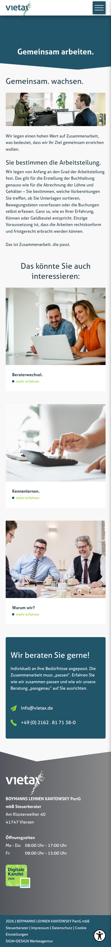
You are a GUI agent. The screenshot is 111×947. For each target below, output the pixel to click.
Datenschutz (62, 927)
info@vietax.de (37, 708)
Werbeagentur (41, 940)
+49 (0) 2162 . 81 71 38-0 (48, 722)
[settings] (99, 935)
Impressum (40, 927)
